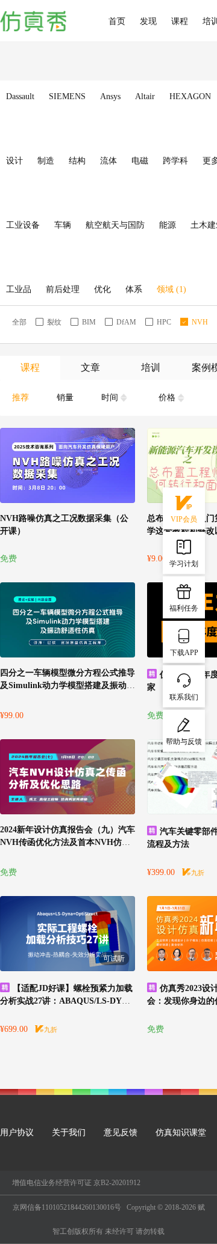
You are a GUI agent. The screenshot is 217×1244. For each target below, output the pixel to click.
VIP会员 (184, 519)
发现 (148, 21)
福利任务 (183, 608)
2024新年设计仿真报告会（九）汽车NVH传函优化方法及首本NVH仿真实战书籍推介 (67, 842)
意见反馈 (120, 1132)
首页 (116, 21)
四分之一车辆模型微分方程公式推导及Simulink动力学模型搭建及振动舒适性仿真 (67, 685)
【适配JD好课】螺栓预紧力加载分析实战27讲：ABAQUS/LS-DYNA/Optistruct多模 (66, 1001)
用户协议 (17, 1132)
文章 (90, 367)
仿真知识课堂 (181, 1132)
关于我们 (69, 1132)
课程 (179, 21)
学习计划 (183, 563)
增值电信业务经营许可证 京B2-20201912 (76, 1182)
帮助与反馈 (184, 741)
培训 (150, 367)
